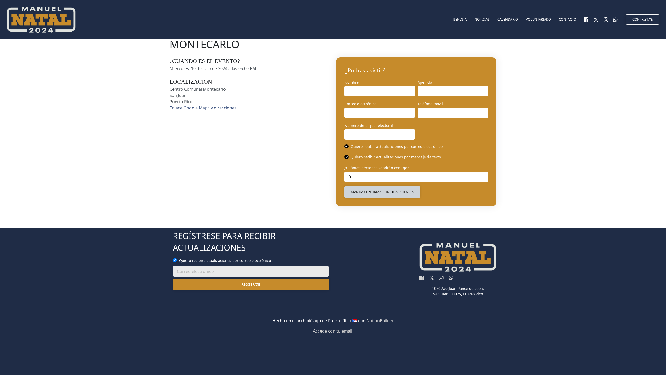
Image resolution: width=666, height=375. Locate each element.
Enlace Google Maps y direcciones (203, 108)
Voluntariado (538, 19)
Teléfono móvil (430, 103)
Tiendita (459, 19)
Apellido (425, 82)
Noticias (482, 19)
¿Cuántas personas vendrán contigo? (376, 167)
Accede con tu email (332, 331)
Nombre (351, 82)
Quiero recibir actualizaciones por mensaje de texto (396, 156)
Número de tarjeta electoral (368, 125)
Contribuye (642, 19)
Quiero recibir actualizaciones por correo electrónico (397, 146)
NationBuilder (380, 320)
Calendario (507, 19)
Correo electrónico (360, 103)
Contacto (567, 19)
